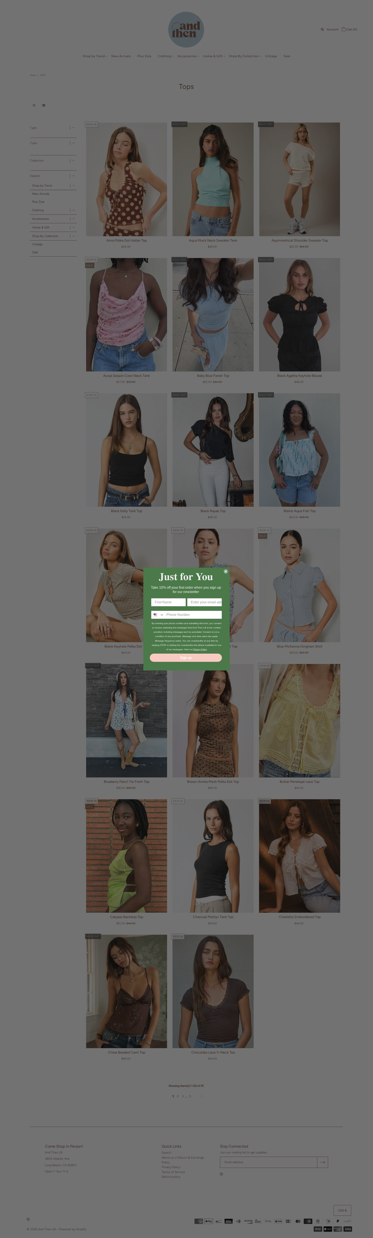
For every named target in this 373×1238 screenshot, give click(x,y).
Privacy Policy (200, 649)
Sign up (186, 658)
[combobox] (157, 615)
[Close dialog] (226, 571)
